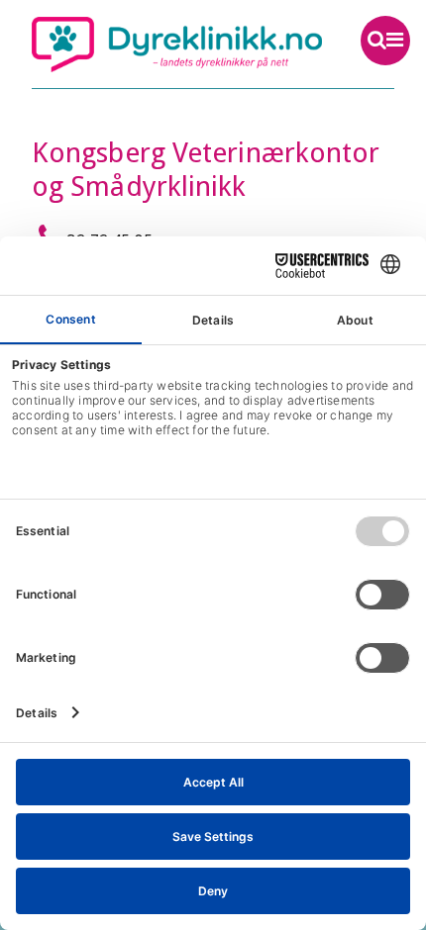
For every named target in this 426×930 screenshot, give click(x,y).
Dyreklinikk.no (177, 44)
